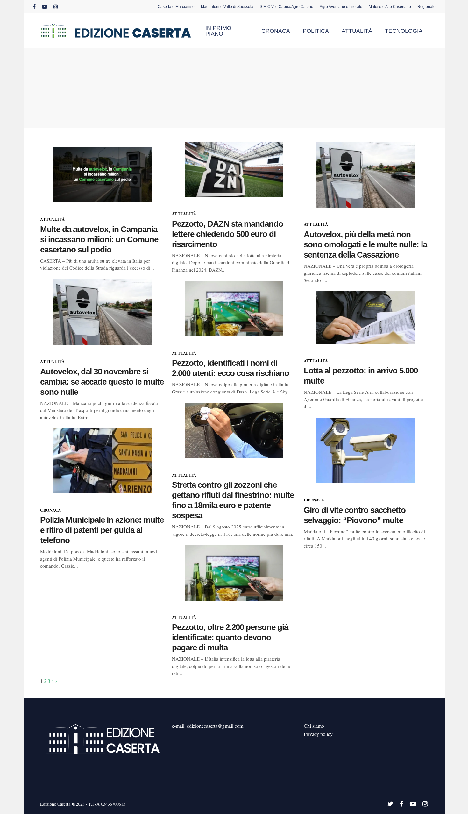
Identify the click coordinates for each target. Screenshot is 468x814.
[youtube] (44, 6)
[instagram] (55, 6)
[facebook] (34, 6)
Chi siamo (314, 725)
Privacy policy (318, 734)
